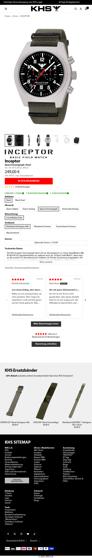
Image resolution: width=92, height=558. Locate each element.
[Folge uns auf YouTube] (28, 534)
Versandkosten (26, 176)
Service (8, 455)
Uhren (15, 16)
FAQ (7, 450)
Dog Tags (67, 460)
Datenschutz (10, 474)
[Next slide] (85, 300)
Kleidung (67, 469)
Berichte (8, 460)
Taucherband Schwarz (66, 227)
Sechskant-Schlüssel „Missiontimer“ (14, 518)
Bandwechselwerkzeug (15, 515)
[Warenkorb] (86, 9)
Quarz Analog (30, 209)
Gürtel (7, 503)
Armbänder (39, 498)
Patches (66, 474)
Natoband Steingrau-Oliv (17, 227)
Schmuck (67, 462)
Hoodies (8, 496)
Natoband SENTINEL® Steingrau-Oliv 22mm (77, 424)
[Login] (81, 9)
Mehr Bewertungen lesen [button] (46, 324)
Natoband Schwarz (42, 227)
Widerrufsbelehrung (14, 465)
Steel (9, 200)
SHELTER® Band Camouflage (46, 423)
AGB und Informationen (15, 472)
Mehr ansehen (46, 262)
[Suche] (76, 9)
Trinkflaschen (69, 472)
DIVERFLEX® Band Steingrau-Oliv (15, 423)
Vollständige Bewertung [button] (22, 315)
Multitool (9, 512)
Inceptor (37, 453)
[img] (18, 280)
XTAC (36, 484)
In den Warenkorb (29, 181)
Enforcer (37, 465)
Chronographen (41, 479)
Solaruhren (39, 481)
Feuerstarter (10, 510)
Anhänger (38, 496)
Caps (7, 498)
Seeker (37, 462)
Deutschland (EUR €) (15, 541)
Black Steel (20, 200)
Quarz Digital (13, 209)
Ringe (65, 465)
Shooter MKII (39, 460)
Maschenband (12, 233)
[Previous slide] (7, 300)
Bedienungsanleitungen (15, 457)
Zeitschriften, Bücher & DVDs (73, 480)
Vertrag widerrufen (13, 467)
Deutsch (33, 541)
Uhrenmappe (69, 453)
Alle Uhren (38, 450)
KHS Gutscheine (70, 477)
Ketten (37, 493)
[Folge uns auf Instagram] (21, 534)
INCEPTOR (25, 16)
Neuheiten (38, 472)
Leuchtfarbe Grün (14, 218)
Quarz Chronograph (49, 209)
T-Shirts (8, 493)
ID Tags (66, 457)
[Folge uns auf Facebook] (8, 534)
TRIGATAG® (68, 455)
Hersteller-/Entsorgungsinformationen (22, 268)
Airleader (38, 455)
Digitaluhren (39, 474)
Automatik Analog (71, 209)
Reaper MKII (39, 457)
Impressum (10, 469)
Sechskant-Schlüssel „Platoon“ (14, 523)
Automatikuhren (41, 477)
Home (7, 16)
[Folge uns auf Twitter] (14, 534)
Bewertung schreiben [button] (46, 344)
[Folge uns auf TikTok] (34, 534)
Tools (65, 467)
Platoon (37, 469)
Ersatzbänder (69, 450)
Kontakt (8, 453)
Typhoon (38, 467)
